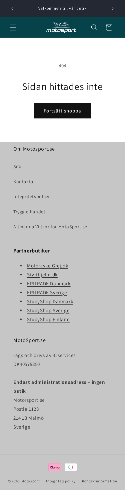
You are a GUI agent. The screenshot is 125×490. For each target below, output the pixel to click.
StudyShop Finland (48, 319)
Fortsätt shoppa (62, 110)
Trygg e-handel (29, 212)
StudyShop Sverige (48, 310)
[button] (13, 27)
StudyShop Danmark (50, 301)
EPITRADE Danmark (49, 283)
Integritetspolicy (31, 196)
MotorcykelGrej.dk (47, 265)
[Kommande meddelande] (112, 8)
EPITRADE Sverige (47, 292)
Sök (17, 167)
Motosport (30, 480)
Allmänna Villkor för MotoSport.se (50, 227)
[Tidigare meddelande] (12, 8)
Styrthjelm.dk (42, 274)
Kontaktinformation (99, 481)
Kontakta (23, 181)
